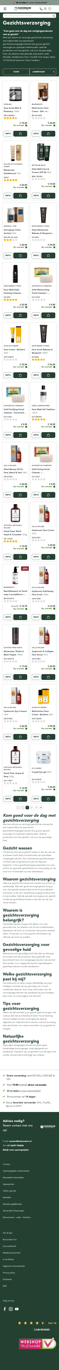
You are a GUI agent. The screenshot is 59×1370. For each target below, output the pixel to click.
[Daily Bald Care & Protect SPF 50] (43, 151)
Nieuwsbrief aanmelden (13, 1177)
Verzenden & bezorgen (13, 1211)
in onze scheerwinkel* (31, 2)
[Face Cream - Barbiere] (15, 333)
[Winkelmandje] (54, 9)
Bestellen (7, 1197)
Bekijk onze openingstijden (16, 1150)
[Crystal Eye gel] (43, 754)
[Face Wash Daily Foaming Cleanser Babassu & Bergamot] (15, 273)
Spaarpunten (8, 1184)
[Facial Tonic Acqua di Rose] (15, 754)
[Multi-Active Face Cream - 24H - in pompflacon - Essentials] (43, 91)
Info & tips (7, 1233)
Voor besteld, (27, 1084)
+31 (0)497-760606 (15, 1145)
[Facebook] (5, 1309)
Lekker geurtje (9, 1191)
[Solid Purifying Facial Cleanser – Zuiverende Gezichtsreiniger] (15, 393)
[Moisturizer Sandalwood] (15, 151)
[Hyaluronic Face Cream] (43, 512)
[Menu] (5, 9)
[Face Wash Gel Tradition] (43, 393)
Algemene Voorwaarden (14, 1266)
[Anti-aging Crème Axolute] (15, 213)
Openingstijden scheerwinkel (16, 1171)
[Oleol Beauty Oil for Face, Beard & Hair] (15, 453)
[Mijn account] (45, 9)
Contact (6, 1164)
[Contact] (41, 9)
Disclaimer (7, 1279)
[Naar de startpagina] (23, 8)
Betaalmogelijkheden (12, 1204)
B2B (5, 1286)
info (8, 133)
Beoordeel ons (9, 1239)
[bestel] (20, 134)
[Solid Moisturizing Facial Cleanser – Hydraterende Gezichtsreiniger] (43, 273)
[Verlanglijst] (50, 9)
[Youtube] (17, 1309)
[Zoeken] (54, 16)
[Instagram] (11, 1309)
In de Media (8, 1259)
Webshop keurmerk (11, 1253)
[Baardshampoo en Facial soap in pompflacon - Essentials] (15, 574)
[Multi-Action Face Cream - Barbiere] (43, 695)
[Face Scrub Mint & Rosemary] (15, 91)
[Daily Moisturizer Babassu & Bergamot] (43, 213)
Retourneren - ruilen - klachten (17, 1217)
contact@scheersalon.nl (20, 1141)
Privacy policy (9, 1273)
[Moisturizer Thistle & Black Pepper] (15, 635)
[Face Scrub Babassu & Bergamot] (43, 333)
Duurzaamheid (9, 1246)
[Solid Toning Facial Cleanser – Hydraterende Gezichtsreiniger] (43, 453)
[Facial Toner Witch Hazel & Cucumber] (15, 512)
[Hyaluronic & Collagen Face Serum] (43, 635)
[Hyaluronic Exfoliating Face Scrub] (43, 574)
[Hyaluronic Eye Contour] (15, 695)
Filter (16, 72)
